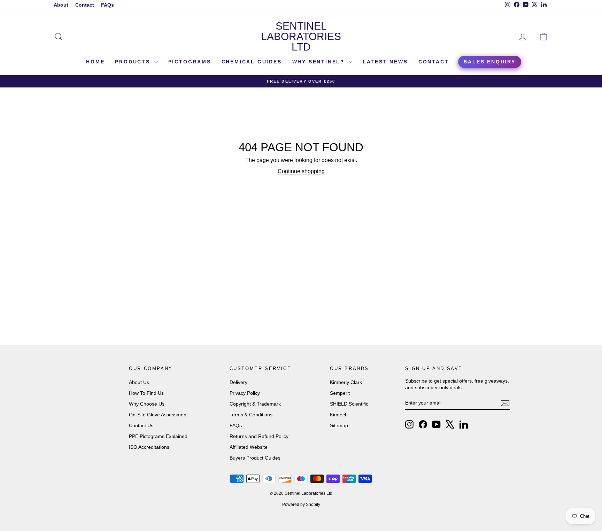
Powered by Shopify (301, 504)
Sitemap (339, 425)
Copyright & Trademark (255, 404)
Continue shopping (301, 171)
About (61, 5)
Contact (84, 5)
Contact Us (141, 425)
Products (133, 61)
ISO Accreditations (149, 447)
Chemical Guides (252, 61)
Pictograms (189, 61)
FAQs (107, 5)
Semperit (340, 393)
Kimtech (339, 414)
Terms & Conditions (251, 414)
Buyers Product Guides (255, 458)
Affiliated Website (249, 447)
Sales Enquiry (489, 61)
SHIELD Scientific (349, 404)
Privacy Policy (245, 393)
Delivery (238, 382)
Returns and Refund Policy (259, 436)
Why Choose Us (146, 404)
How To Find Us (146, 393)
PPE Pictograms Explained (158, 436)
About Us (139, 382)
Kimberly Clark (346, 382)
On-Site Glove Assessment (158, 414)
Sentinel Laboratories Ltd (301, 36)
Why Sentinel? (319, 61)
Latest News (385, 61)
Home (95, 61)
